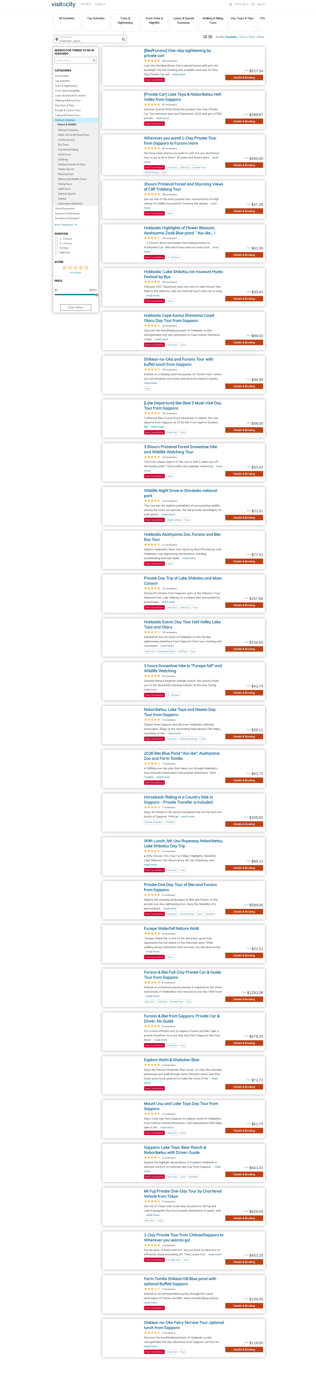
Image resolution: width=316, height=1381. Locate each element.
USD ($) (85, 4)
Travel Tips (240, 4)
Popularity (231, 36)
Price (252, 36)
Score (242, 36)
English (99, 4)
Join (253, 4)
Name (260, 36)
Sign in (261, 4)
